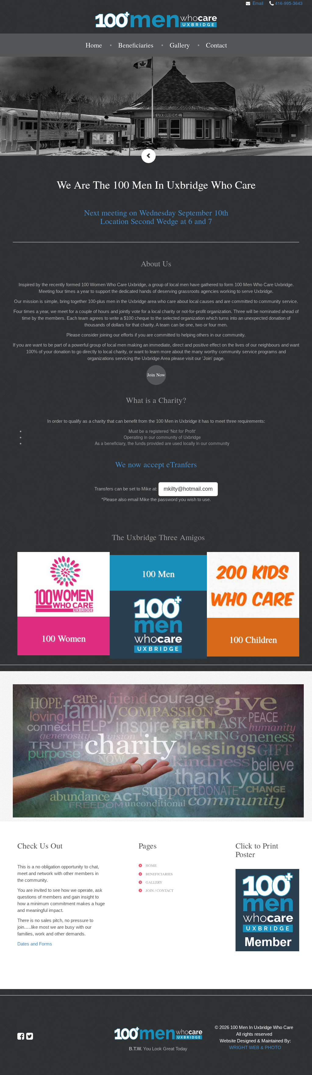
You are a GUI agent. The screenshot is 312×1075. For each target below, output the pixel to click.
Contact (216, 45)
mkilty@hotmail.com (188, 489)
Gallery (180, 45)
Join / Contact (159, 890)
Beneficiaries (136, 45)
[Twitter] (29, 1036)
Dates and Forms (34, 943)
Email (258, 3)
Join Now (156, 375)
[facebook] (20, 1036)
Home (94, 45)
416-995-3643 (289, 3)
